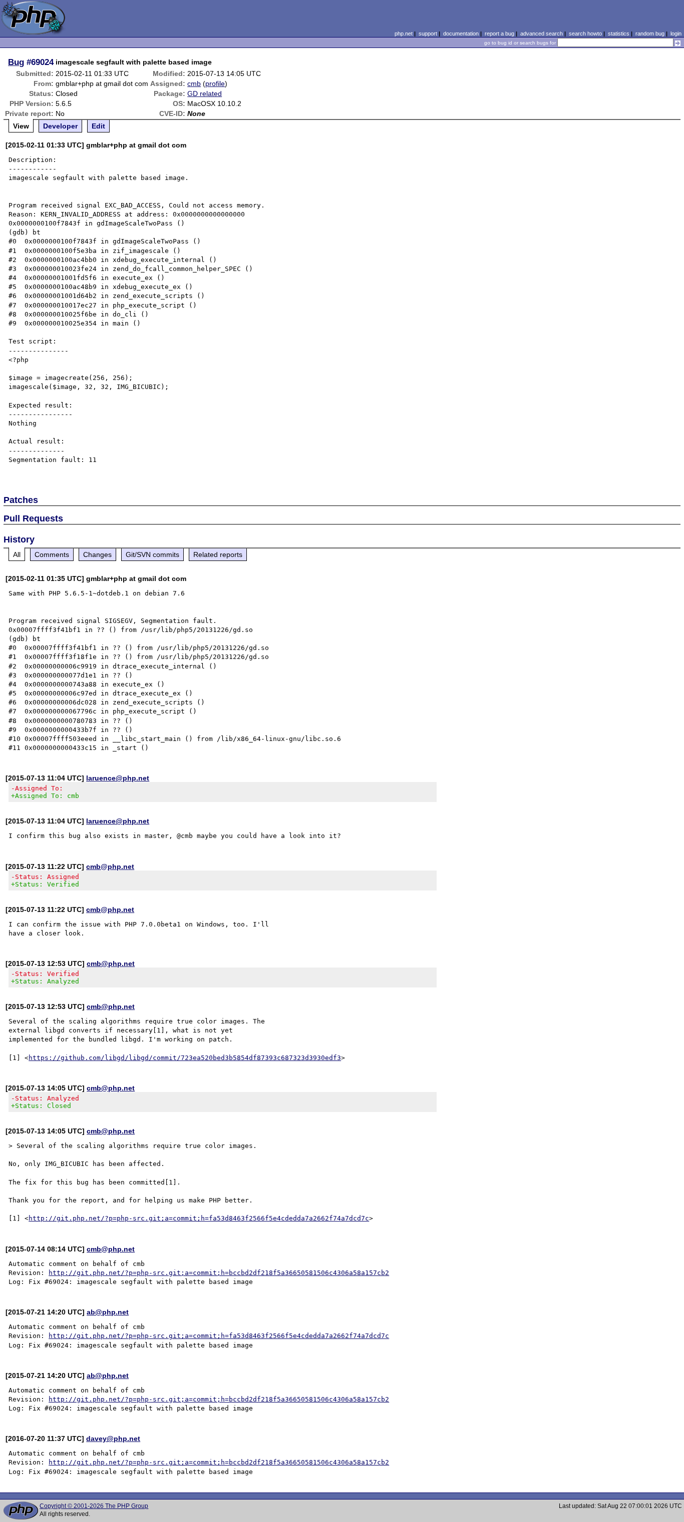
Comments (52, 554)
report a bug (499, 33)
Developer (60, 126)
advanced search (541, 33)
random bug (649, 33)
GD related (204, 94)
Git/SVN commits (152, 554)
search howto (585, 33)
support (428, 33)
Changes (97, 554)
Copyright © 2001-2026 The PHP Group (94, 1506)
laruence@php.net (117, 778)
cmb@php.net (110, 866)
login (675, 33)
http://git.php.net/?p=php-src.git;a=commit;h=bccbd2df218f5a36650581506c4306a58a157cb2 (219, 1272)
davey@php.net (113, 1438)
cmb (194, 84)
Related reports (217, 554)
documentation (461, 33)
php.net (404, 33)
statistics (618, 33)
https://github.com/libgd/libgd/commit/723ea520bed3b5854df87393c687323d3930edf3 (185, 1058)
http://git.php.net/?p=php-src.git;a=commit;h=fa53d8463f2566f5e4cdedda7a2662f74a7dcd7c (199, 1218)
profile (215, 84)
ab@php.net (108, 1312)
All (17, 554)
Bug (16, 62)
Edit (98, 126)
